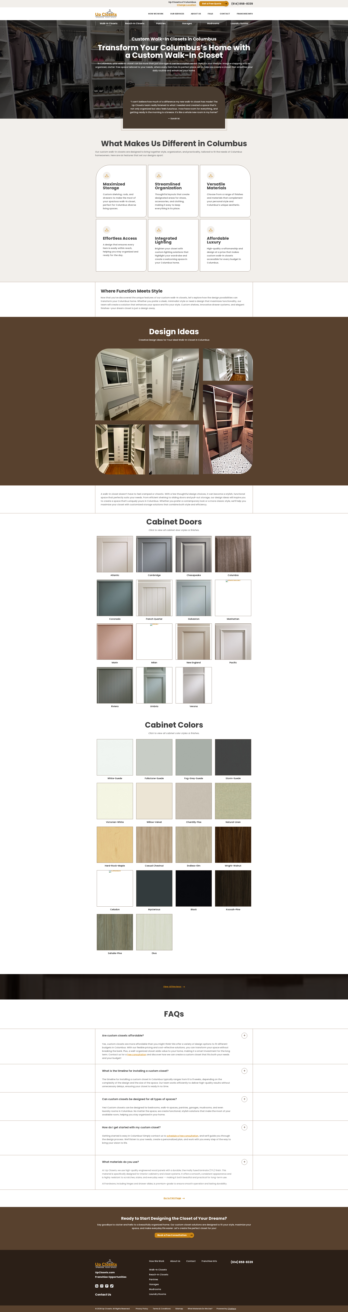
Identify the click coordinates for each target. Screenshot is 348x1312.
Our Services (177, 14)
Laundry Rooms (239, 23)
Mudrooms (213, 23)
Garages (187, 23)
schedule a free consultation (182, 1135)
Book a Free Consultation (172, 1235)
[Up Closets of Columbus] (115, 14)
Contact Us (103, 1294)
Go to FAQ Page (172, 1198)
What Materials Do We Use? (200, 1308)
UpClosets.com (105, 1272)
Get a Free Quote (211, 3)
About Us (196, 14)
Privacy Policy (142, 1308)
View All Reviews (172, 986)
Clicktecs (232, 1308)
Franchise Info (245, 14)
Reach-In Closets (134, 23)
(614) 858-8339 (242, 4)
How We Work (155, 14)
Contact (225, 14)
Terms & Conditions (162, 1308)
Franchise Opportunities (110, 1277)
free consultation (136, 1054)
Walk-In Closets (108, 23)
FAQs (210, 14)
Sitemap (179, 1308)
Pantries (161, 23)
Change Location (186, 5)
